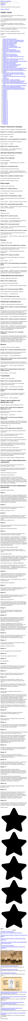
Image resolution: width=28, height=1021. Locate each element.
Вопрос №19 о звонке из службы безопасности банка (15, 68)
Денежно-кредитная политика (10, 43)
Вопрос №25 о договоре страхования (11, 79)
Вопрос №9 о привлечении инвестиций (12, 51)
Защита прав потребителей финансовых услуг (13, 82)
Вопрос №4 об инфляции (8, 44)
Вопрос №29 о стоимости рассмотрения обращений (14, 85)
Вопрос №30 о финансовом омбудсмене (12, 86)
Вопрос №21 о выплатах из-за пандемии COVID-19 (14, 70)
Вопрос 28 (5, 121)
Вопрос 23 (5, 115)
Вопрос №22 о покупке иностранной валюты (13, 72)
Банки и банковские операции (10, 39)
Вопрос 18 (5, 110)
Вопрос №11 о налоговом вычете (10, 55)
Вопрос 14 (5, 105)
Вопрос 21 (5, 113)
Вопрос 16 (5, 107)
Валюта (5, 71)
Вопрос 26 (5, 119)
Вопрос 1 (5, 90)
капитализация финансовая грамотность (9, 965)
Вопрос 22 (5, 114)
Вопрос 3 (5, 92)
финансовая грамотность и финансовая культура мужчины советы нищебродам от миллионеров (14, 992)
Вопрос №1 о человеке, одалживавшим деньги (13, 40)
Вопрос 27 (5, 120)
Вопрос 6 (5, 96)
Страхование (6, 78)
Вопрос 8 (5, 98)
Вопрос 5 (5, 94)
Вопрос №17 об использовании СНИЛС (12, 64)
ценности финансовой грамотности (8, 972)
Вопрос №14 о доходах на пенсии (10, 59)
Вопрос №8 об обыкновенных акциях (11, 50)
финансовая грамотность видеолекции (9, 969)
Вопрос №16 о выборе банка (9, 63)
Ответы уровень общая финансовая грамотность (14, 87)
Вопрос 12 (5, 103)
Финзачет (3, 4)
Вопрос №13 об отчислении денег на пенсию (13, 58)
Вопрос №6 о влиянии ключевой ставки (12, 47)
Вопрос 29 (5, 122)
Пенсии (5, 57)
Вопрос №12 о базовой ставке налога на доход (13, 56)
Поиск (2, 928)
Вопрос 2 (5, 91)
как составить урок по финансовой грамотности (11, 932)
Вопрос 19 (5, 111)
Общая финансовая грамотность (10, 62)
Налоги (4, 53)
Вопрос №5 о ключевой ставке (10, 46)
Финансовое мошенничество (9, 66)
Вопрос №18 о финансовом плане (10, 65)
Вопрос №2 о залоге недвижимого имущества (13, 41)
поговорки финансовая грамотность (9, 1003)
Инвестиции (6, 48)
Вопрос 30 (5, 123)
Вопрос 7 (5, 97)
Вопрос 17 (5, 108)
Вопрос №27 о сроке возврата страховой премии (14, 80)
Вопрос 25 (5, 118)
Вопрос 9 (5, 99)
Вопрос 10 (5, 100)
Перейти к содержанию (6, 1)
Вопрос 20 (5, 112)
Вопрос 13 (5, 104)
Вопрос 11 (5, 101)
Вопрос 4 (5, 93)
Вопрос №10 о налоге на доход (10, 54)
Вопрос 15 (5, 106)
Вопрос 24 (5, 116)
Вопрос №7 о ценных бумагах (9, 49)
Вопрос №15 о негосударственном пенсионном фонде (15, 61)
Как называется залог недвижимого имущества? (14, 89)
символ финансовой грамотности (8, 1009)
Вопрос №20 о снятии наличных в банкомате (13, 69)
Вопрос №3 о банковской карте (10, 42)
